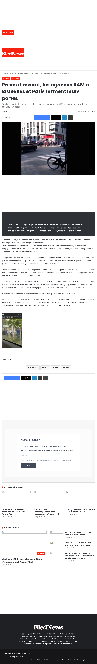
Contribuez (38, 660)
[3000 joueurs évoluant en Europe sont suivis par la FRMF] (80, 499)
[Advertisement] (57, 52)
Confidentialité (67, 660)
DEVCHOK (19, 657)
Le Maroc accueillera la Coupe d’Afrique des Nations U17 (78, 533)
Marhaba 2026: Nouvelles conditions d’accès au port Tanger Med (13, 511)
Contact (92, 660)
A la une (13, 73)
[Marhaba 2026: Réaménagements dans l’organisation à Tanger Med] (48, 499)
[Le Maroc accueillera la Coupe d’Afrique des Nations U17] (56, 535)
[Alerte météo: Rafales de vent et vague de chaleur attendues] (56, 546)
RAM (66, 367)
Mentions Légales (80, 660)
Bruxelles (33, 367)
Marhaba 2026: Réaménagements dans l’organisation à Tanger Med (46, 511)
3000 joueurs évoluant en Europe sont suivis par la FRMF (80, 510)
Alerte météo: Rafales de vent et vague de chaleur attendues (79, 544)
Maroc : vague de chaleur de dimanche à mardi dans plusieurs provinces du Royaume (79, 555)
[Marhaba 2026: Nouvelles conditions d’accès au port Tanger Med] (16, 499)
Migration (15, 78)
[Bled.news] (13, 53)
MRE (46, 367)
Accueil (6, 73)
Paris (56, 367)
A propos (56, 660)
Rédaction (48, 660)
